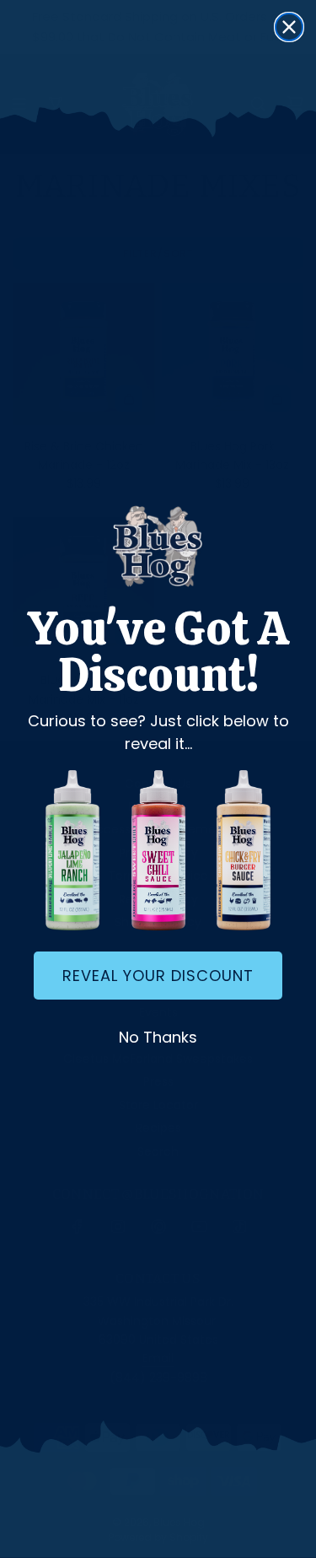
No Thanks (158, 1037)
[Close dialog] (289, 26)
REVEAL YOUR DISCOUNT (158, 975)
